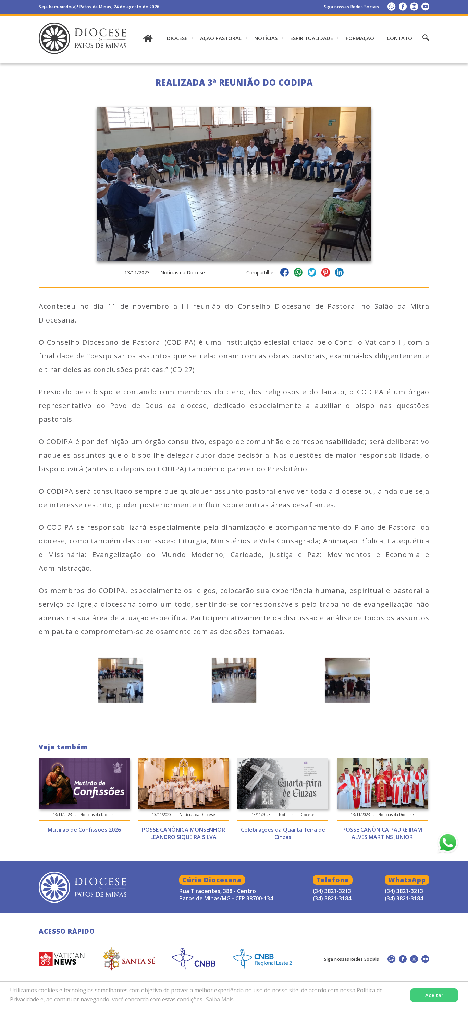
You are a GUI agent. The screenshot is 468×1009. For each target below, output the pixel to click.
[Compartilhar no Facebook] (284, 273)
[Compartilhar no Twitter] (312, 273)
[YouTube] (425, 6)
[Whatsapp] (391, 6)
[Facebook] (403, 6)
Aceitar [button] (434, 995)
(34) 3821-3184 (404, 898)
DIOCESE (177, 38)
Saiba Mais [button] (220, 999)
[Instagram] (414, 6)
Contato (399, 38)
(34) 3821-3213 (404, 891)
